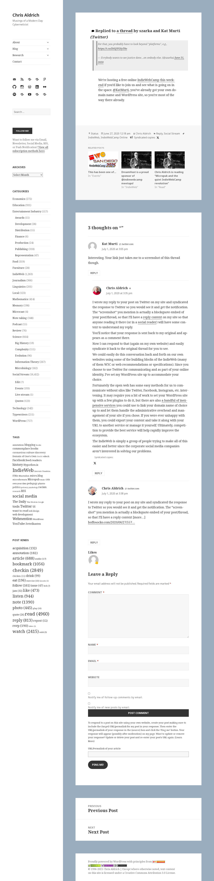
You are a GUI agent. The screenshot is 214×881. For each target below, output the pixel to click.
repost (40, 620)
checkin (28, 570)
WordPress (19, 420)
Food (15, 261)
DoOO (39, 456)
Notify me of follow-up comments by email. (115, 697)
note (23, 602)
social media (25, 496)
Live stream (22, 394)
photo (22, 607)
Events (19, 388)
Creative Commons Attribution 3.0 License (150, 873)
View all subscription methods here (30, 149)
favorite (44, 581)
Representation (24, 255)
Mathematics (20, 299)
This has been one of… (102, 172)
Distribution (22, 230)
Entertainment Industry (27, 211)
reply (23, 620)
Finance (19, 236)
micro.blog (36, 475)
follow (21, 585)
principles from (142, 861)
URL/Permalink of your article (104, 748)
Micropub (34, 479)
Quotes (19, 401)
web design (34, 511)
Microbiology (23, 368)
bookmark (28, 563)
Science (17, 336)
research (17, 491)
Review (17, 330)
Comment (96, 592)
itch (47, 586)
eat (19, 580)
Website (93, 677)
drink (33, 576)
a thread (125, 30)
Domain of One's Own (25, 456)
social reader (147, 322)
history (18, 464)
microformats (20, 479)
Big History (22, 343)
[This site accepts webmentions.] (107, 865)
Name (93, 644)
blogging (29, 444)
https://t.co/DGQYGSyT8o (112, 48)
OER (48, 479)
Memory (18, 305)
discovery (40, 452)
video (32, 626)
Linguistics (19, 286)
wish (43, 632)
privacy (24, 487)
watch (26, 631)
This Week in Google (35, 502)
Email (93, 661)
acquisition (25, 548)
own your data (19, 483)
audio (40, 558)
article (23, 558)
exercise (32, 580)
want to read (20, 510)
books (38, 445)
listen (23, 596)
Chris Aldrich (26, 15)
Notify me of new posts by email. (109, 707)
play (37, 608)
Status (94, 133)
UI (34, 506)
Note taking (20, 318)
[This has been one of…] (103, 160)
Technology (19, 408)
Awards (19, 217)
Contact (17, 61)
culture (30, 452)
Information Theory (27, 362)
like (31, 590)
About (16, 42)
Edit (17, 382)
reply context (152, 317)
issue (37, 585)
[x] (157, 137)
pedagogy (32, 483)
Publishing (21, 249)
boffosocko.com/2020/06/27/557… (111, 522)
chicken (19, 576)
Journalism (19, 280)
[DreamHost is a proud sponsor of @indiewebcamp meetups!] (136, 160)
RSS (23, 491)
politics (17, 487)
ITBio (15, 475)
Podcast (17, 324)
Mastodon (24, 475)
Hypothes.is (30, 465)
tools (16, 506)
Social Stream (21, 374)
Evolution (20, 355)
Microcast (18, 311)
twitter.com (127, 244)
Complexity (22, 349)
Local (16, 293)
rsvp (20, 625)
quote (18, 614)
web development (23, 514)
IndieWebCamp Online (114, 137)
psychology (33, 487)
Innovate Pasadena (42, 471)
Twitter (26, 506)
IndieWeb (18, 274)
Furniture (18, 268)
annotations (18, 444)
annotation (25, 553)
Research (18, 55)
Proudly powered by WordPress (107, 861)
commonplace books (25, 448)
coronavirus (19, 452)
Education (19, 205)
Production (21, 242)
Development (23, 224)
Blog (15, 48)
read (37, 614)
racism (42, 487)
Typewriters (20, 414)
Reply (159, 133)
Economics (19, 199)
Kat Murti (110, 244)
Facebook (19, 460)
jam (17, 591)
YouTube (19, 523)
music (42, 479)
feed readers (34, 460)
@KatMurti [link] (121, 90)
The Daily (19, 501)
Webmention (22, 519)
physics (41, 483)
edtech (46, 456)
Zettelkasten (33, 523)
